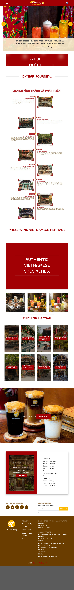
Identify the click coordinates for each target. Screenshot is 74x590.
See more (58, 49)
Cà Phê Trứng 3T (39, 580)
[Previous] (3, 24)
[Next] (70, 24)
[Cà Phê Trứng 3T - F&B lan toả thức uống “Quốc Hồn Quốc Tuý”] (37, 3)
